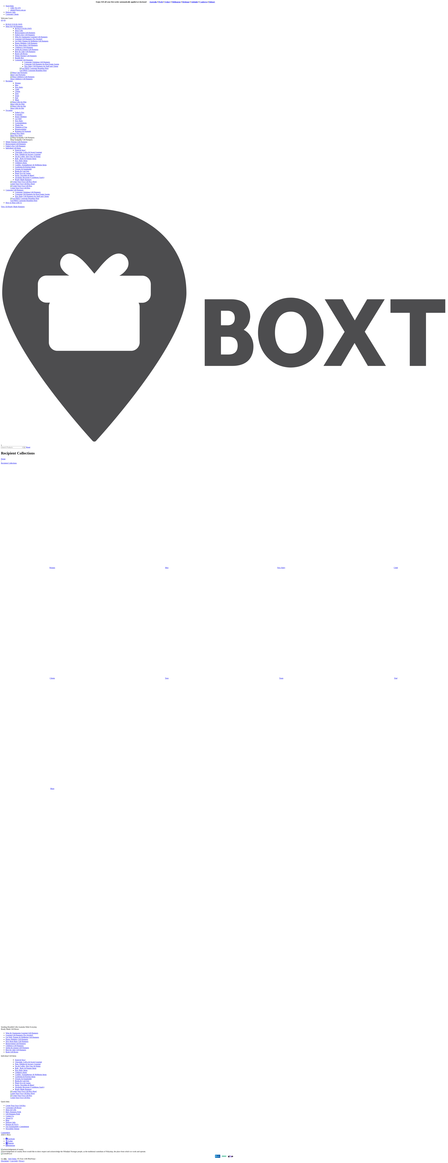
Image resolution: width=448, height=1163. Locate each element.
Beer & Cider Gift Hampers (25, 52)
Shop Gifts (19, 31)
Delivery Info (11, 12)
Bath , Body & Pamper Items (25, 159)
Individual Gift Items (13, 148)
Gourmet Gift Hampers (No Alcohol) (28, 39)
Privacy (21, 1161)
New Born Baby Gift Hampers (26, 45)
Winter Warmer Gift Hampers (26, 56)
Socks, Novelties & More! (24, 175)
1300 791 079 (15, 8)
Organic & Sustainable (23, 169)
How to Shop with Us (14, 203)
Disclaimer (5, 1161)
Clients (17, 91)
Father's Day (19, 112)
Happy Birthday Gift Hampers (26, 43)
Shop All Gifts (11, 1110)
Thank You (19, 125)
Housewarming (20, 129)
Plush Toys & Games (23, 173)
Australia (86, 2)
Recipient (9, 81)
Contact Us (10, 1116)
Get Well (18, 119)
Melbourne (109, 2)
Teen (17, 94)
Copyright (14, 1161)
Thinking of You (21, 127)
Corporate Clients (12, 14)
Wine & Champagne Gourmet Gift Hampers (31, 37)
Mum (17, 100)
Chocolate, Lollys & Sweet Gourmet (28, 152)
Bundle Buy (19, 58)
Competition (5, 1133)
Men (16, 85)
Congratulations (21, 123)
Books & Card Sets (22, 171)
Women (18, 83)
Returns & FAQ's (12, 1124)
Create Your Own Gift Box (16, 1106)
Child (17, 89)
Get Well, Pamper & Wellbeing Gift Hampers (31, 41)
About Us (9, 1118)
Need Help (10, 6)
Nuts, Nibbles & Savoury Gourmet (28, 154)
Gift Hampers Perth (13, 1114)
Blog (7, 1120)
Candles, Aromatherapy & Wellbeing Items (31, 165)
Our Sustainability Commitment (17, 1127)
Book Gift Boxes (21, 54)
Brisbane (119, 2)
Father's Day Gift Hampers (25, 35)
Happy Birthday (21, 117)
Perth (94, 2)
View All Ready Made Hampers (13, 207)
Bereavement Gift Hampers (25, 33)
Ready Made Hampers (23, 180)
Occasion (9, 110)
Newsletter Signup (12, 1129)
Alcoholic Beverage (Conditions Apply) (29, 177)
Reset (28, 447)
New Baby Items (21, 161)
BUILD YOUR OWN (14, 24)
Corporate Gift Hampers (24, 60)
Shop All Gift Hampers (14, 26)
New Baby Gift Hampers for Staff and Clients (41, 66)
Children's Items (21, 163)
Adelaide (127, 2)
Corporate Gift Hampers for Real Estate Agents (41, 64)
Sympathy (18, 115)
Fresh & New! (20, 150)
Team (17, 96)
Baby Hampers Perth (13, 1112)
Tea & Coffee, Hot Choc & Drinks (27, 156)
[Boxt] (224, 443)
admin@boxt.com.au (18, 10)
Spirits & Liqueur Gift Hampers (26, 49)
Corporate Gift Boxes (13, 1108)
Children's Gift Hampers (24, 47)
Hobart (145, 2)
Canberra (137, 2)
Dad (16, 98)
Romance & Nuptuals (23, 131)
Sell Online (12, 1159)
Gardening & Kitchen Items (25, 167)
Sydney (100, 2)
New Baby (19, 87)
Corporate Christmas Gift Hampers (37, 62)
